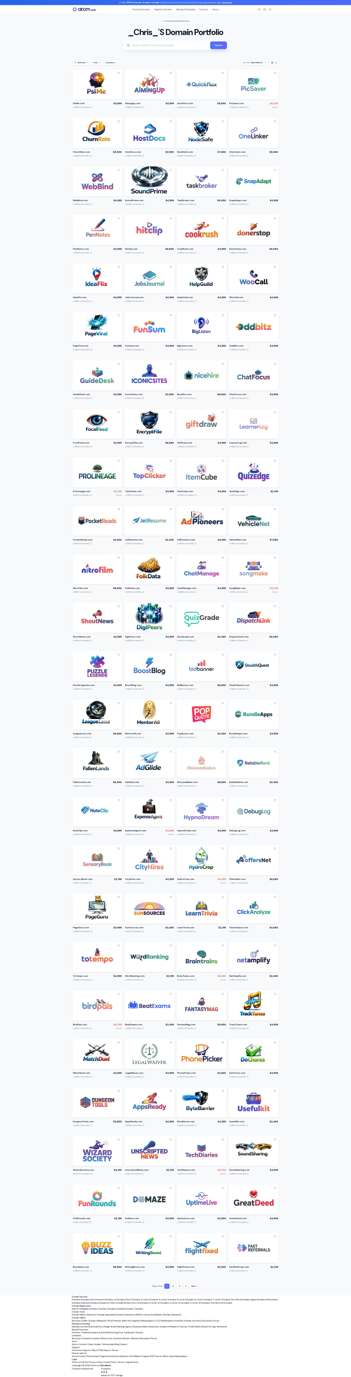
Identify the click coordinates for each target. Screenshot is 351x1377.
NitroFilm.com (80, 588)
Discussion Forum (210, 1320)
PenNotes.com (81, 248)
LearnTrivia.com (185, 927)
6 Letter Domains (203, 1299)
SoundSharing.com (239, 1169)
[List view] (276, 62)
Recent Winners (131, 1338)
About (215, 9)
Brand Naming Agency (122, 1326)
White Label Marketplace (174, 1356)
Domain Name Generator (84, 1314)
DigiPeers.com (133, 636)
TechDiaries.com (186, 1169)
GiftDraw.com (184, 442)
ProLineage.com (81, 491)
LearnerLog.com (238, 442)
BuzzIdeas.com (81, 1266)
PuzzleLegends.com (83, 685)
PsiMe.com (79, 103)
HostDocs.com (133, 151)
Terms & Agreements (127, 1362)
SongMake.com (237, 588)
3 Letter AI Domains (159, 1302)
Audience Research (169, 1326)
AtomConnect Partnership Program (89, 1356)
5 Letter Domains (185, 1299)
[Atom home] (84, 9)
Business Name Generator (146, 1326)
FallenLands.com (82, 782)
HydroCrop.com (185, 879)
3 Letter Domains (149, 1299)
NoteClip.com (80, 830)
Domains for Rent (107, 1302)
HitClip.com (131, 248)
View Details (82, 112)
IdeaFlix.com (79, 297)
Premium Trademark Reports (86, 1332)
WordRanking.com (135, 976)
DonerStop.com (237, 248)
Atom (74, 1341)
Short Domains (132, 1299)
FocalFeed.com (81, 442)
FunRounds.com (81, 1218)
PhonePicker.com (186, 1073)
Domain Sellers (79, 1317)
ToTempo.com (80, 976)
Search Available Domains (85, 1308)
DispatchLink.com (239, 636)
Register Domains (163, 9)
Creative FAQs (98, 1338)
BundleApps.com (238, 733)
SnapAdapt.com (238, 200)
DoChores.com (237, 1073)
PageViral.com (80, 345)
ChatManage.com (186, 588)
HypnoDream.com (186, 830)
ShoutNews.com (82, 636)
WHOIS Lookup (142, 1314)
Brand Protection (80, 1329)
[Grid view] (272, 62)
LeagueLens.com (82, 733)
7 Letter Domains (221, 1299)
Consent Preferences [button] (82, 1368)
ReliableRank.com (238, 782)
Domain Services (79, 1296)
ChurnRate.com (81, 151)
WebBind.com (80, 200)
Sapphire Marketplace (143, 1320)
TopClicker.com (133, 491)
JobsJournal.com (134, 297)
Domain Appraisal (106, 1314)
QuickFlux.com (185, 103)
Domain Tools (78, 1311)
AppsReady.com (133, 1121)
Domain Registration (81, 1306)
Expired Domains (89, 1302)
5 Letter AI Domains (200, 1302)
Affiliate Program (141, 1356)
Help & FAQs (97, 1350)
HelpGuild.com (185, 297)
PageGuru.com (81, 927)
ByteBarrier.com (186, 1121)
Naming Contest (80, 1326)
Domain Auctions (192, 1320)
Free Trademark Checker (131, 1332)
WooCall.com (236, 297)
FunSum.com (132, 345)
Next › (194, 1286)
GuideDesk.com (81, 394)
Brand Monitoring (109, 1332)
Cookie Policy (110, 1362)
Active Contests (114, 1338)
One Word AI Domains (221, 1302)
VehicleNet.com (237, 539)
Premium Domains (141, 9)
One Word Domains (240, 1299)
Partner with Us (79, 1353)
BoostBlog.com (133, 685)
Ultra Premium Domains (101, 1299)
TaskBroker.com (185, 200)
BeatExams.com (133, 1024)
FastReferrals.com (239, 1266)
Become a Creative (81, 1338)
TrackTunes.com (238, 1024)
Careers (123, 1344)
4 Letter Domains (167, 1299)
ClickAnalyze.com (238, 927)
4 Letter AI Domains (179, 1302)
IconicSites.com (133, 394)
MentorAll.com (133, 733)
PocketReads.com (83, 539)
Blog (117, 1344)
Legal (74, 1359)
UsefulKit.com (236, 1121)
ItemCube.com (185, 491)
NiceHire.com (184, 394)
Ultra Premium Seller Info (119, 1320)
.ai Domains (119, 1299)
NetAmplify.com (237, 976)
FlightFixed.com (185, 1266)
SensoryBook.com (82, 879)
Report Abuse (111, 1350)
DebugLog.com (237, 830)
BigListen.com (185, 345)
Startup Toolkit (187, 1326)
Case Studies (94, 1344)
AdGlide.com (132, 782)
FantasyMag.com (186, 1024)
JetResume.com (134, 539)
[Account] (259, 9)
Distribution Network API (120, 1356)
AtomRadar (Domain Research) (165, 1314)
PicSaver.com (236, 103)
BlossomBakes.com (187, 782)
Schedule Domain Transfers (129, 1308)
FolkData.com (132, 588)
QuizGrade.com (185, 636)
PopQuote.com (185, 733)
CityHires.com (132, 879)
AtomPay (178, 1320)
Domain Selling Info (97, 1320)
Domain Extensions (124, 1314)
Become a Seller (80, 1320)
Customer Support (81, 1350)
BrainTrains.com (185, 976)
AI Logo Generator (218, 1326)
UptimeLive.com (186, 1218)
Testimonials (108, 1344)
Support (76, 1347)
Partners (203, 9)
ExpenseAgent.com (135, 830)
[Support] (264, 9)
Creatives (76, 1335)
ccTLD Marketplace (164, 1320)
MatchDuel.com (81, 1073)
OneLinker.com (237, 151)
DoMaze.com (132, 1218)
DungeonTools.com (83, 1121)
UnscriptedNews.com (136, 1169)
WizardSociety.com (83, 1169)
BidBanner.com (185, 685)
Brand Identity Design (99, 1326)
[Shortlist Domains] (270, 9)
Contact (83, 1344)
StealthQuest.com (239, 685)
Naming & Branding (185, 9)
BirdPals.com (80, 1024)
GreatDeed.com (238, 1218)
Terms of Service (80, 1362)
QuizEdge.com (237, 491)
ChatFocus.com (237, 394)
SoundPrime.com (134, 200)
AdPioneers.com (186, 539)
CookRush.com (185, 248)
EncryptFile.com (134, 442)
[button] (118, 73)
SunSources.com (134, 927)
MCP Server (156, 1356)
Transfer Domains (106, 1308)
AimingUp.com (132, 103)
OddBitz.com (236, 345)
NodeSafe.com (185, 151)
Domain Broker (123, 1302)
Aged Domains (258, 1299)
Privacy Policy (96, 1362)
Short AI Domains (139, 1302)
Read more (227, 2)
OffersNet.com (237, 879)
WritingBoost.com (135, 1266)
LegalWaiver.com (134, 1073)
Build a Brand (201, 1326)
